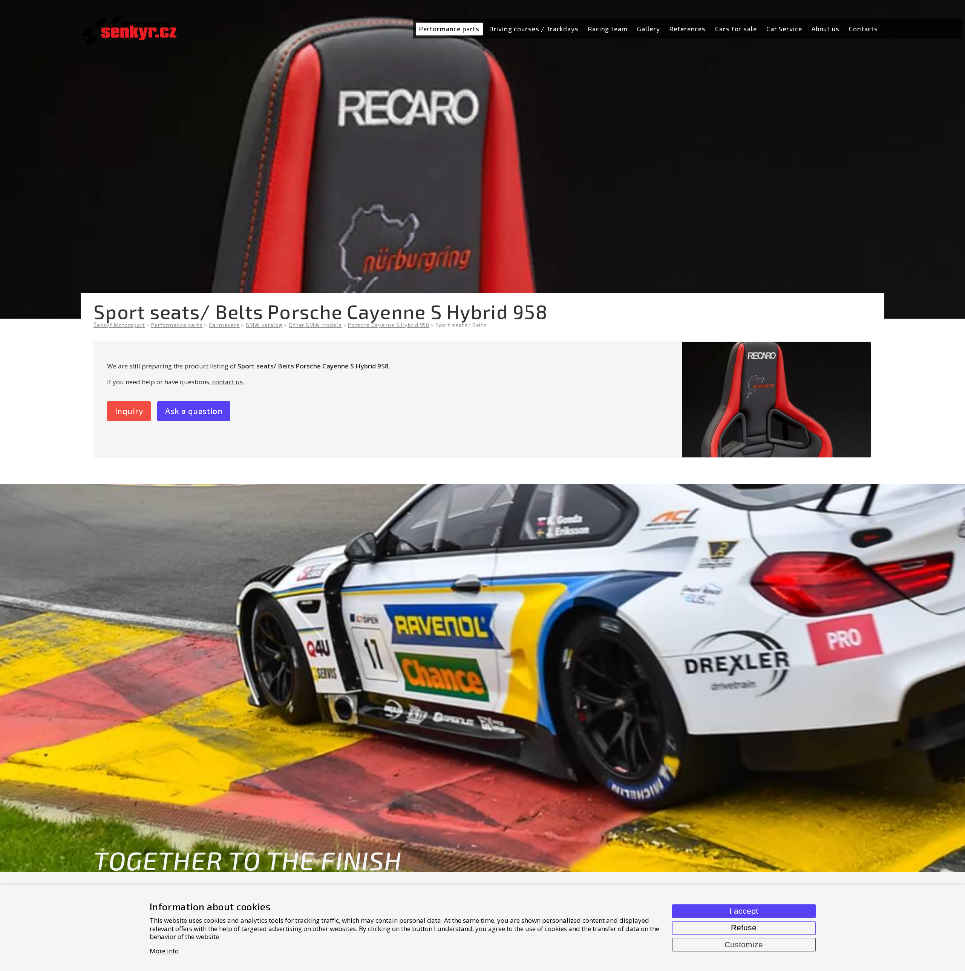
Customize (744, 944)
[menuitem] (449, 29)
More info (164, 950)
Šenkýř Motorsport (119, 325)
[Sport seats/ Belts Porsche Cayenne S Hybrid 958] (776, 400)
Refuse (744, 927)
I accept (743, 911)
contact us (227, 381)
